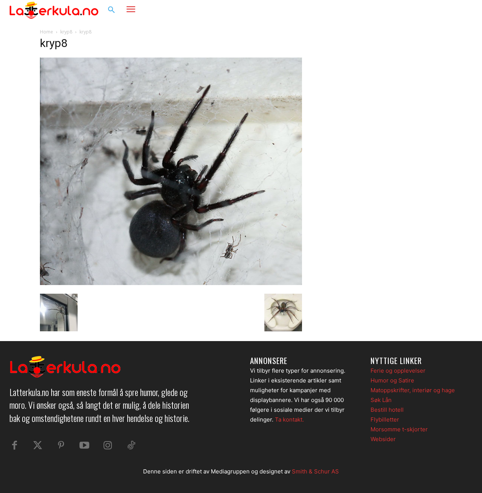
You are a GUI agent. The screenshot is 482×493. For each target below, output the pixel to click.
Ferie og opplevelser (398, 370)
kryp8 (66, 32)
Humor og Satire (392, 380)
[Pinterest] (61, 446)
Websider (383, 439)
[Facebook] (435, 10)
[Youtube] (84, 446)
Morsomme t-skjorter (399, 429)
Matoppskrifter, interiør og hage (413, 390)
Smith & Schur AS (315, 471)
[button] (111, 10)
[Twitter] (38, 446)
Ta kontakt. (289, 419)
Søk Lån (381, 400)
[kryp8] (171, 283)
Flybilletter (385, 419)
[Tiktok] (131, 446)
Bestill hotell (387, 409)
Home (46, 32)
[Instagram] (449, 10)
